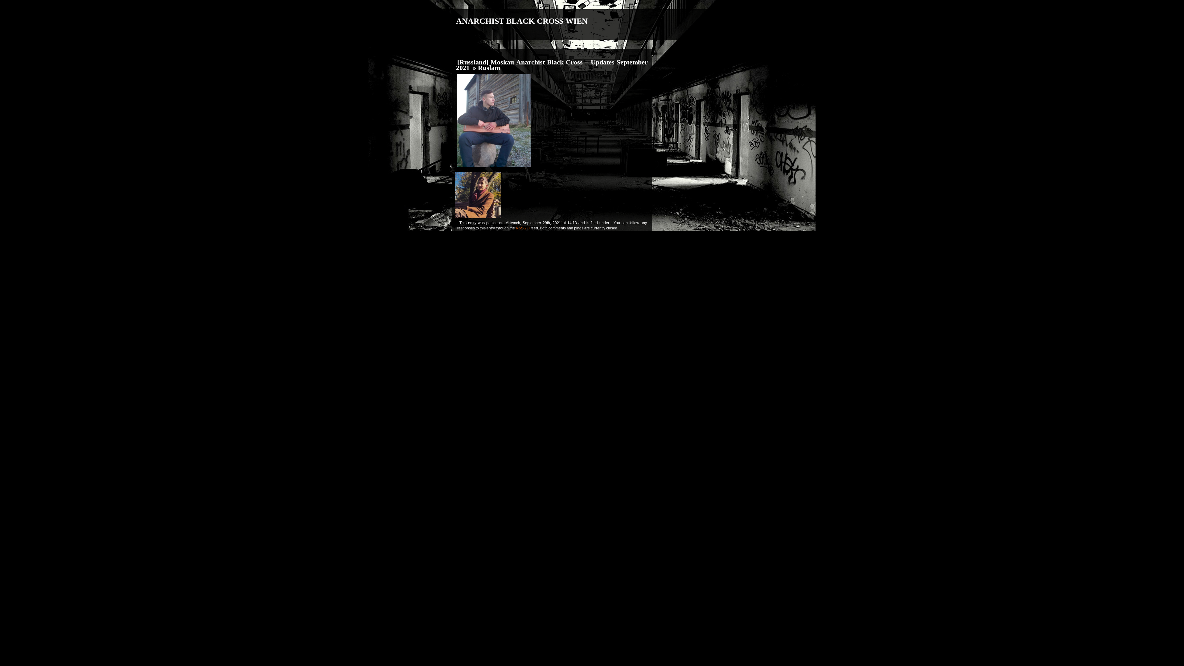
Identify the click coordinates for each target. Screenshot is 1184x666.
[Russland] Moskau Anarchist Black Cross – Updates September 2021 (552, 65)
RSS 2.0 (523, 228)
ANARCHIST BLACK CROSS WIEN (522, 21)
